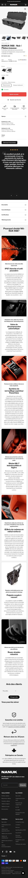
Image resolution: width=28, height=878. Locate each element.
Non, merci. (14, 853)
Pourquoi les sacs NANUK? (20, 813)
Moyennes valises (6, 798)
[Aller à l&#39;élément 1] (4, 38)
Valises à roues (5, 806)
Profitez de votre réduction (14, 849)
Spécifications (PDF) (21, 830)
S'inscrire (23, 785)
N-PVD (17, 807)
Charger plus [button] (14, 697)
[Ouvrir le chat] (23, 873)
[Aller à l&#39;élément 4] (18, 38)
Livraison (18, 824)
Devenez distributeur (19, 836)
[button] (14, 60)
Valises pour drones (7, 833)
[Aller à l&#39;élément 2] (9, 38)
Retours (18, 827)
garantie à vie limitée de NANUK (17, 726)
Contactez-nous (20, 822)
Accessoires (5, 809)
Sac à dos (18, 795)
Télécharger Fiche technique (9, 142)
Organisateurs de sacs (20, 799)
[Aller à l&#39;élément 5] (23, 38)
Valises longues (6, 803)
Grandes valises (6, 801)
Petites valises (5, 795)
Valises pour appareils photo (6, 829)
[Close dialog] (24, 839)
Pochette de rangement (19, 803)
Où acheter (18, 832)
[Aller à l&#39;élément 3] (14, 38)
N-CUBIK (18, 810)
